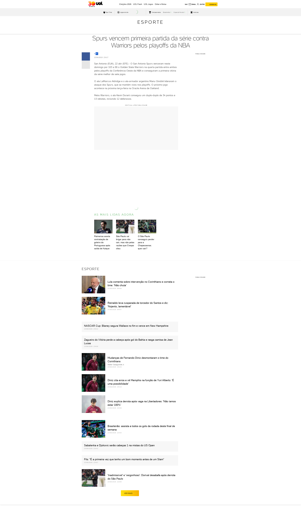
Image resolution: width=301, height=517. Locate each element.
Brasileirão (166, 12)
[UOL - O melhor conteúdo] (95, 4)
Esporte (150, 22)
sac (186, 4)
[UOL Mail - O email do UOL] (192, 4)
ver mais (128, 493)
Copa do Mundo (179, 12)
